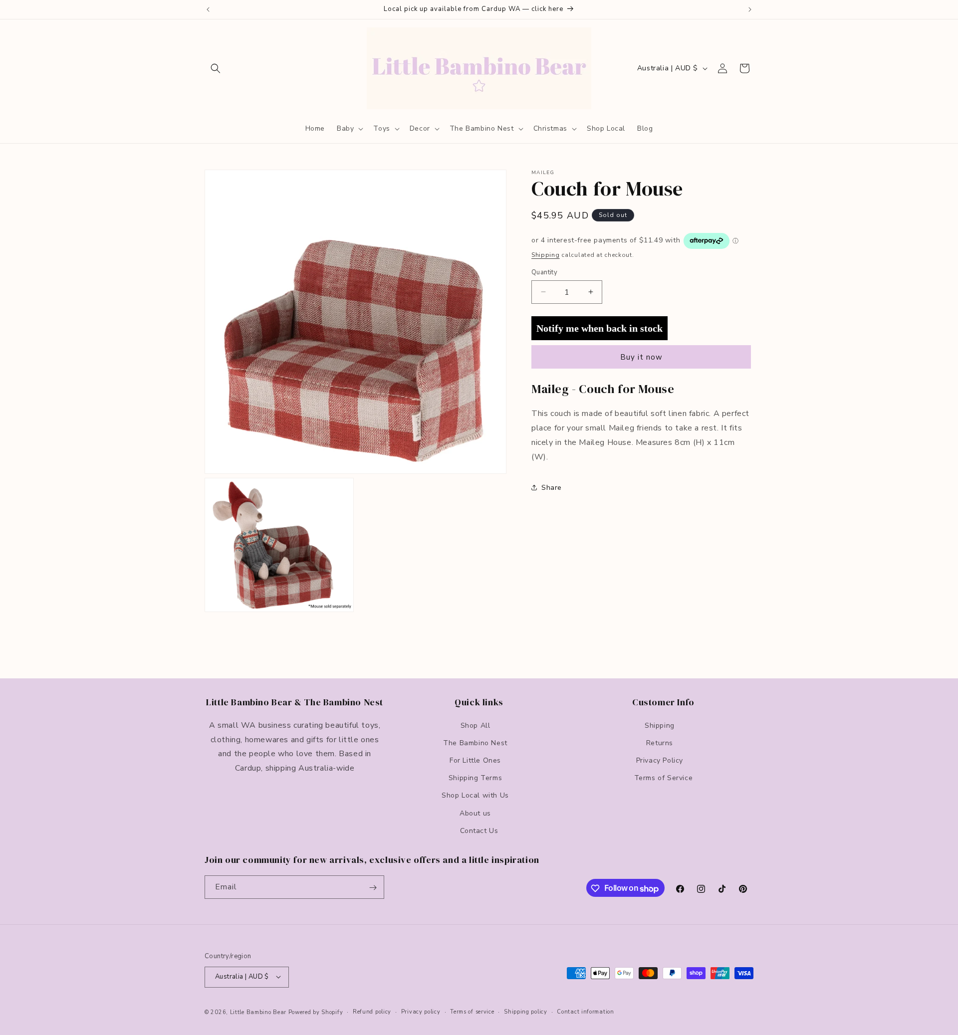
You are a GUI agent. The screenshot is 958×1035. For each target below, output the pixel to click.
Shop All (475, 725)
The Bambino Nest (475, 742)
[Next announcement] (750, 9)
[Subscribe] (373, 887)
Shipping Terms (475, 778)
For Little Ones (475, 760)
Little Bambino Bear (258, 1012)
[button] (216, 68)
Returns (659, 742)
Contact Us (479, 830)
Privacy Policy (659, 760)
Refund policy (372, 1011)
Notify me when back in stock (599, 327)
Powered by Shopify (315, 1012)
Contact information (585, 1011)
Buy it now (641, 357)
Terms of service (472, 1011)
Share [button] (551, 487)
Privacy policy (421, 1011)
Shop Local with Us (475, 795)
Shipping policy (525, 1011)
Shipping (545, 255)
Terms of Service (663, 778)
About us (475, 813)
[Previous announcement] (208, 9)
